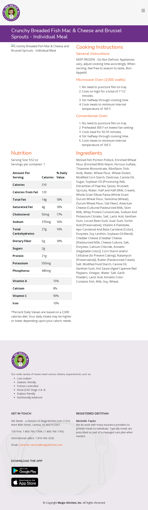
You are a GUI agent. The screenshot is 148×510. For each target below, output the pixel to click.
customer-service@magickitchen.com (40, 444)
